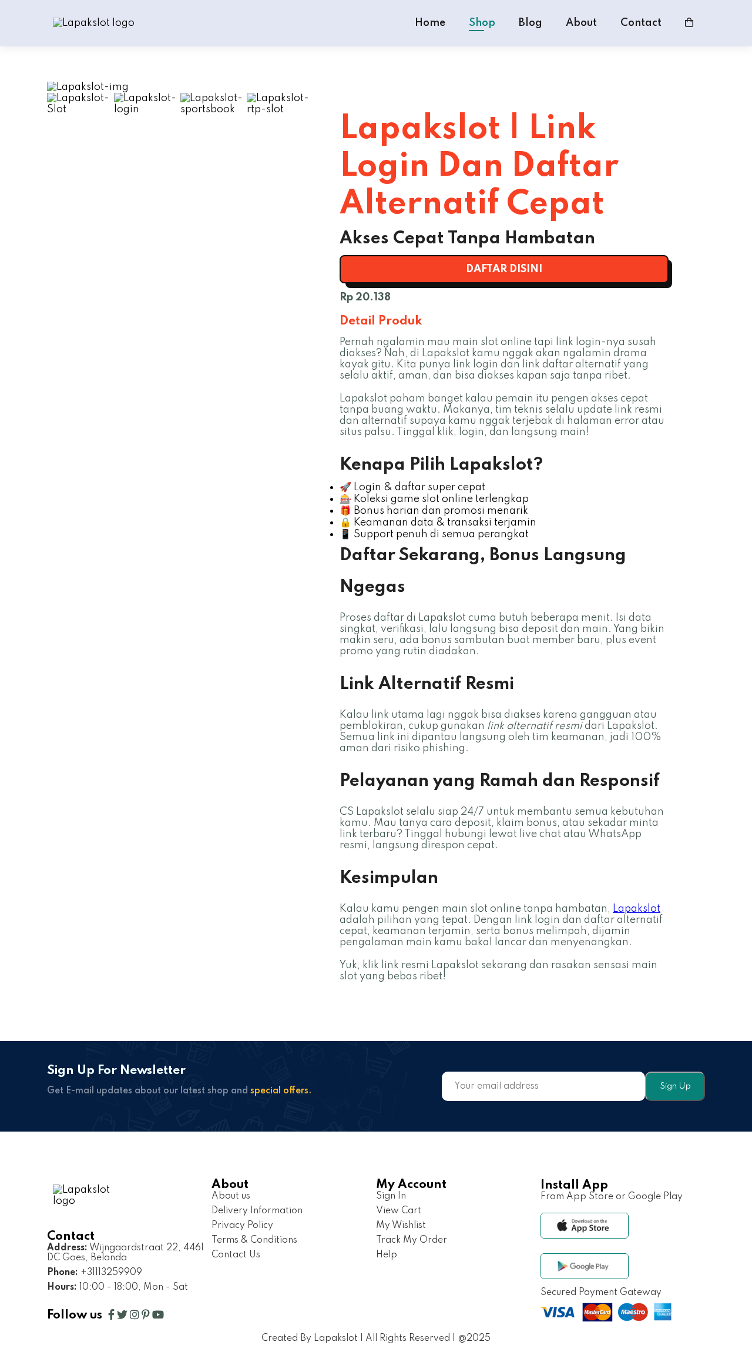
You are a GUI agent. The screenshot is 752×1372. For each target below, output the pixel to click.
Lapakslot (636, 908)
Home (430, 23)
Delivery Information (257, 1211)
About (581, 23)
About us (231, 1196)
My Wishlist (401, 1225)
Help (386, 1255)
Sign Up (675, 1086)
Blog (530, 23)
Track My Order (411, 1240)
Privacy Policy (242, 1225)
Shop (482, 23)
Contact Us (236, 1255)
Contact (641, 23)
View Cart (398, 1211)
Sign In (391, 1196)
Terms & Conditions (254, 1240)
